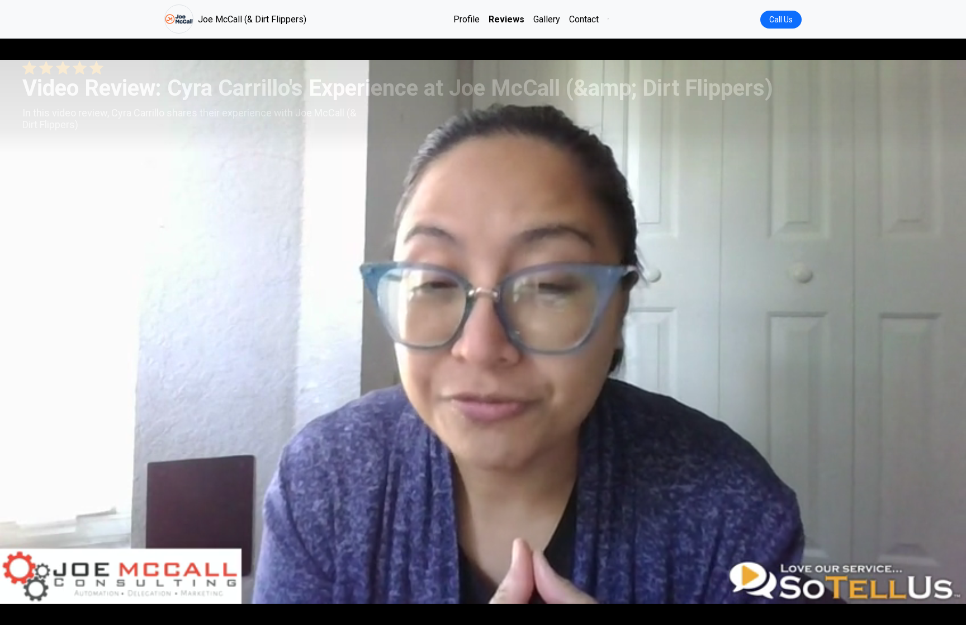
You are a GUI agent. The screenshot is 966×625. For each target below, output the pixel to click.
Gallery (546, 19)
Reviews (506, 19)
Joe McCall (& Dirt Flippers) (252, 19)
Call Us (781, 19)
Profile (466, 19)
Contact (584, 19)
